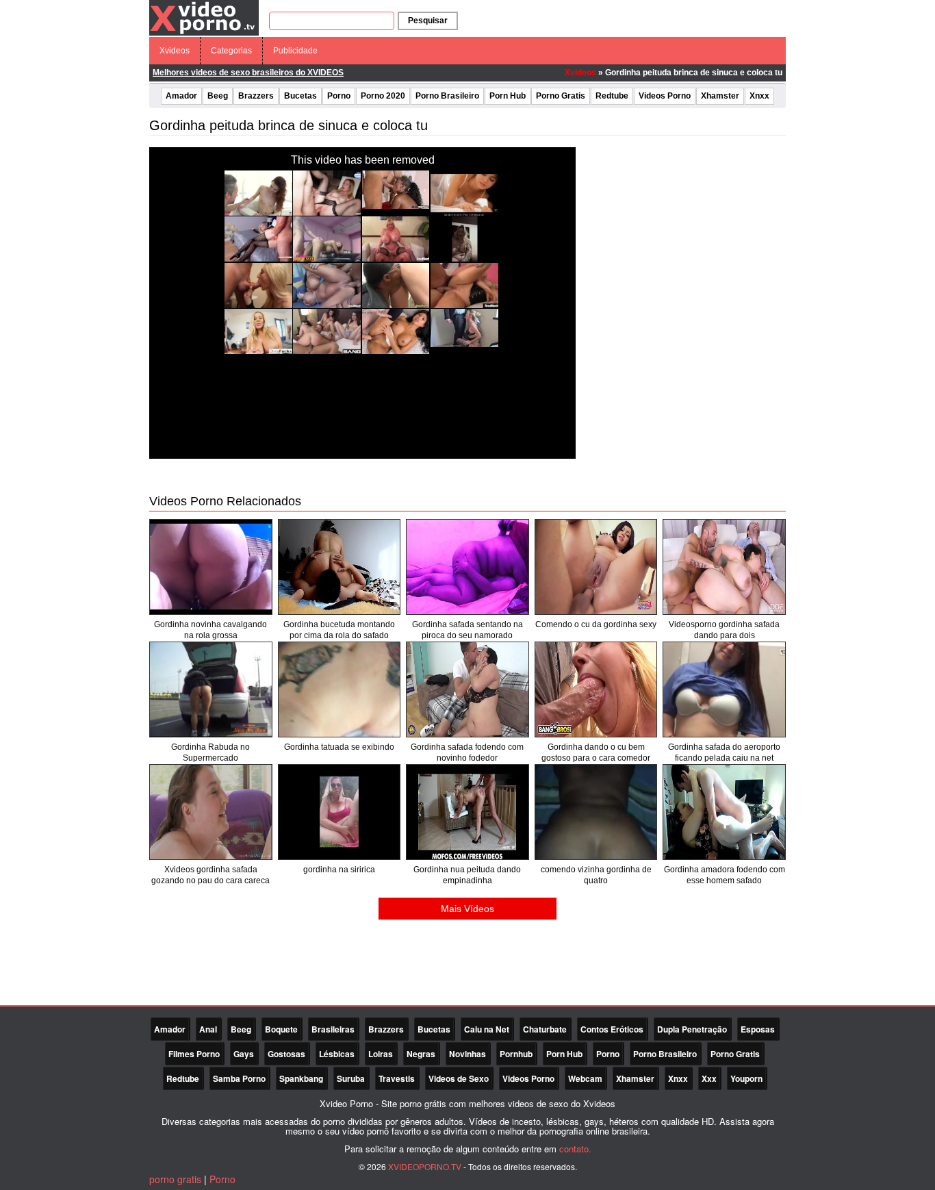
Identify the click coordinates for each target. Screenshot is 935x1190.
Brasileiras (333, 1029)
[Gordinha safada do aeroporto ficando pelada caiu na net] (724, 689)
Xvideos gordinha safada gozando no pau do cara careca (210, 875)
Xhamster (720, 96)
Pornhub (516, 1054)
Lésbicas (337, 1054)
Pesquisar (428, 20)
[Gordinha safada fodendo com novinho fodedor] (467, 689)
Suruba (351, 1078)
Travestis (397, 1078)
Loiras (380, 1054)
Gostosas (286, 1054)
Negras (421, 1054)
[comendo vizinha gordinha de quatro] (596, 812)
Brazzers (256, 96)
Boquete (281, 1029)
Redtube (611, 96)
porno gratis (175, 1179)
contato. (575, 1148)
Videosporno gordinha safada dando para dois (724, 630)
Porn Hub (507, 96)
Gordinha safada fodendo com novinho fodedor (467, 752)
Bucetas (300, 96)
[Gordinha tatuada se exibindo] (339, 689)
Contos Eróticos (611, 1029)
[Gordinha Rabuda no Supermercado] (211, 689)
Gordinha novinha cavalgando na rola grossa (210, 630)
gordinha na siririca (339, 869)
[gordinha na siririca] (339, 812)
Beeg (217, 96)
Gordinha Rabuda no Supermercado (210, 752)
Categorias (231, 50)
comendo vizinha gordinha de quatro (596, 875)
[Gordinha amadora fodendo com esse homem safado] (724, 812)
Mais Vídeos (467, 908)
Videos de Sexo (458, 1078)
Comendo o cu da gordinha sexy (595, 624)
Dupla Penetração (692, 1029)
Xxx (709, 1078)
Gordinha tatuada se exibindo (339, 747)
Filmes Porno (194, 1054)
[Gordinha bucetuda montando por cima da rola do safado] (339, 567)
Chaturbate (545, 1029)
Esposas (758, 1029)
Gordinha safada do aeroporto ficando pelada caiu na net (724, 752)
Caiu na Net (486, 1029)
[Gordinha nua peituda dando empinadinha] (467, 812)
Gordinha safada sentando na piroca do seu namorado (467, 630)
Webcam (585, 1078)
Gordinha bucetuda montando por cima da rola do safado (339, 630)
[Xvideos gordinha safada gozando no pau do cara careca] (211, 812)
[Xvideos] (204, 17)
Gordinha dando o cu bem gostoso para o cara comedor (595, 752)
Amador (181, 96)
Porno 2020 (383, 96)
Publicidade (295, 50)
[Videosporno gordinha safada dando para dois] (724, 567)
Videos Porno (665, 96)
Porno (338, 96)
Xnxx (759, 96)
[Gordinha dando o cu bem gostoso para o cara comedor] (596, 689)
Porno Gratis (560, 96)
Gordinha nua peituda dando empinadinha (467, 875)
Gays (243, 1054)
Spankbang (301, 1078)
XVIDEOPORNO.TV (424, 1166)
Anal (208, 1029)
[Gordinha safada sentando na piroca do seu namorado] (467, 567)
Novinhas (467, 1054)
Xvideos (174, 50)
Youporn (746, 1078)
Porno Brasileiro (447, 96)
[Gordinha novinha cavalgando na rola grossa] (211, 567)
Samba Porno (239, 1078)
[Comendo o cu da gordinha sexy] (596, 567)
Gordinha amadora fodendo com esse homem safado (724, 875)
